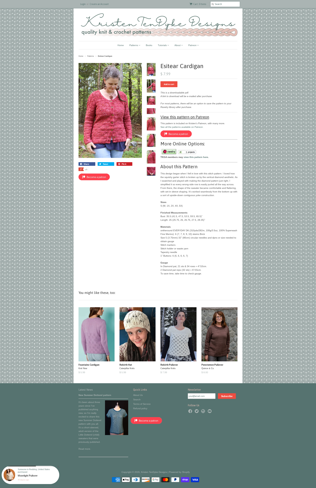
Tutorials (162, 45)
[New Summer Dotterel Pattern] (116, 434)
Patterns (134, 45)
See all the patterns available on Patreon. (181, 127)
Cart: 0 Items (199, 4)
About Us (138, 395)
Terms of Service (142, 404)
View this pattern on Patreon (184, 117)
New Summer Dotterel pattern (95, 395)
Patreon (192, 45)
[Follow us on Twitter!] (197, 412)
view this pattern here (196, 157)
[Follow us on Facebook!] (190, 412)
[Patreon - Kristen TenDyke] (94, 179)
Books (149, 45)
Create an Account (99, 4)
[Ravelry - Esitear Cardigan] (168, 153)
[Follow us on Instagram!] (203, 412)
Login (83, 4)
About (177, 45)
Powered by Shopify (179, 472)
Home (121, 45)
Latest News (86, 389)
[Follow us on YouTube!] (210, 412)
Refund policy (140, 408)
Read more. (85, 449)
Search (137, 399)
